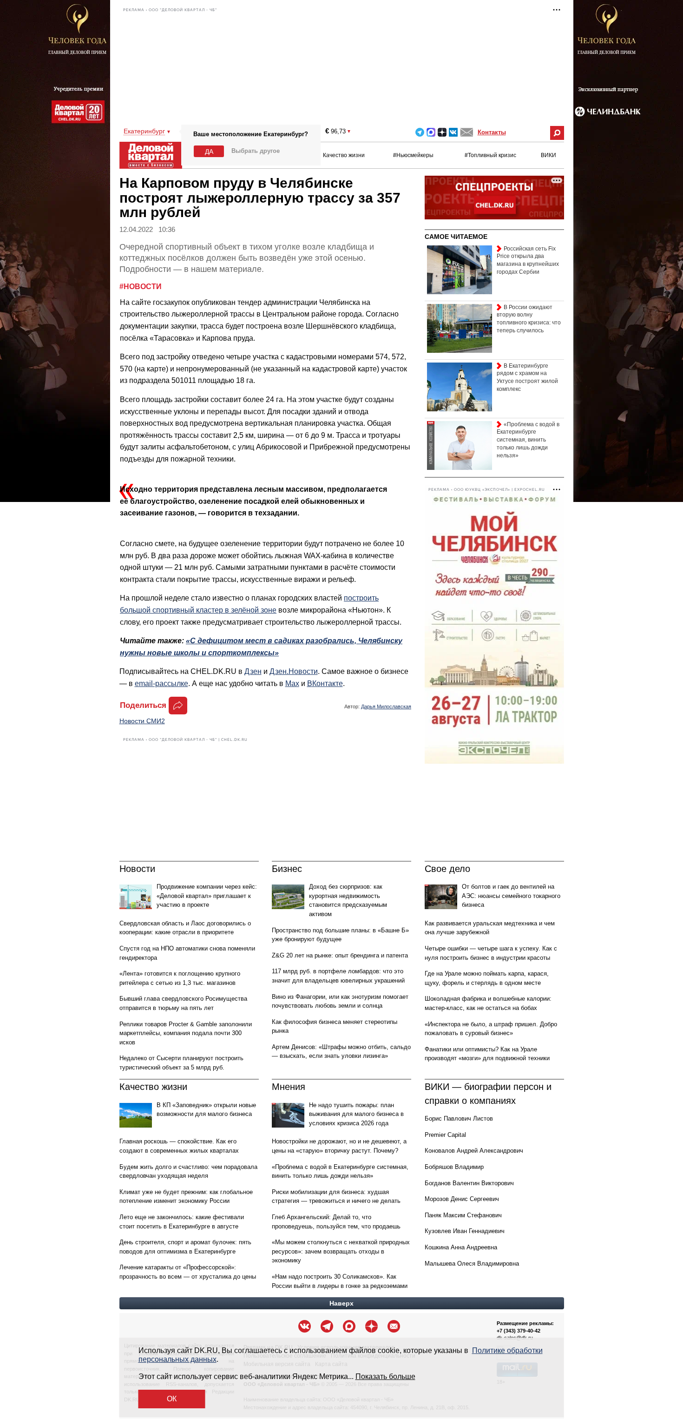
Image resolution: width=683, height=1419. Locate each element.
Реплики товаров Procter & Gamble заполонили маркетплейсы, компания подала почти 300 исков (185, 1033)
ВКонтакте (325, 683)
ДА (209, 151)
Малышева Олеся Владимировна (472, 1263)
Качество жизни (344, 155)
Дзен (253, 671)
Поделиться (143, 705)
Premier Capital (445, 1134)
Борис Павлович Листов (459, 1118)
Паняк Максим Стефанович (463, 1215)
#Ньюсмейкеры (413, 155)
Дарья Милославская (386, 706)
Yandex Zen (442, 132)
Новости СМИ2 (142, 721)
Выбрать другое (255, 150)
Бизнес (287, 869)
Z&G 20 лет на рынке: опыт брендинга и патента (340, 955)
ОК (172, 1399)
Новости (137, 869)
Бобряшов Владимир (454, 1166)
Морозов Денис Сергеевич (462, 1198)
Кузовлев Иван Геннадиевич (465, 1231)
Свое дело (447, 869)
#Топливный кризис (490, 155)
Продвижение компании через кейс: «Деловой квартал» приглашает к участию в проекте (207, 895)
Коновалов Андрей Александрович (474, 1150)
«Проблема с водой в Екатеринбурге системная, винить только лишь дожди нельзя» (528, 440)
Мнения (288, 1087)
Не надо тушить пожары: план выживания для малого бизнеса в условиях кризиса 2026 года (356, 1114)
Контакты (492, 132)
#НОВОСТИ (140, 286)
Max (292, 683)
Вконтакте (453, 132)
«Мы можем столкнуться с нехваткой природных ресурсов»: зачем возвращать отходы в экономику (341, 1251)
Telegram (419, 132)
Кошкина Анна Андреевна (461, 1247)
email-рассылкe (161, 683)
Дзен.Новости (293, 671)
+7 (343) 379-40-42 (518, 1330)
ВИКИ (548, 155)
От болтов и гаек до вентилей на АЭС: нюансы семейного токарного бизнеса (511, 895)
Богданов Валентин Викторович (469, 1183)
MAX (431, 132)
